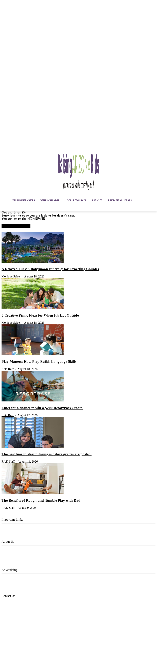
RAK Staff (8, 461)
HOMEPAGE (36, 218)
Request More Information (30, 588)
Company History (23, 554)
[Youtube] (15, 651)
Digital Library (21, 532)
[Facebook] (5, 641)
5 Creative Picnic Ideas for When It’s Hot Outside (40, 315)
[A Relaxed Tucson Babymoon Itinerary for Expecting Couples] (33, 261)
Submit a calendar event (28, 563)
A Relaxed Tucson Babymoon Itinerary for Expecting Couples (50, 269)
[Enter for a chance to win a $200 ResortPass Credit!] (33, 400)
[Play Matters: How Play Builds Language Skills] (33, 354)
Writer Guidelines (23, 560)
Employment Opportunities (30, 557)
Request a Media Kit (25, 582)
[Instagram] (15, 641)
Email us (15, 615)
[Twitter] (5, 651)
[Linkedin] (24, 641)
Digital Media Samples (27, 585)
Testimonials (20, 579)
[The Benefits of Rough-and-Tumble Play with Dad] (33, 493)
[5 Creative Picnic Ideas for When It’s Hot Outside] (33, 308)
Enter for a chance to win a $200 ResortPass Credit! (42, 408)
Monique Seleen (11, 276)
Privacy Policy (20, 535)
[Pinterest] (34, 641)
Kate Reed (8, 369)
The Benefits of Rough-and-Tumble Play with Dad (41, 500)
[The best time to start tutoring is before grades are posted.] (33, 446)
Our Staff (18, 551)
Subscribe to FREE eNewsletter (33, 529)
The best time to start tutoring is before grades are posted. (47, 454)
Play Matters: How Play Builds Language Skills (39, 361)
